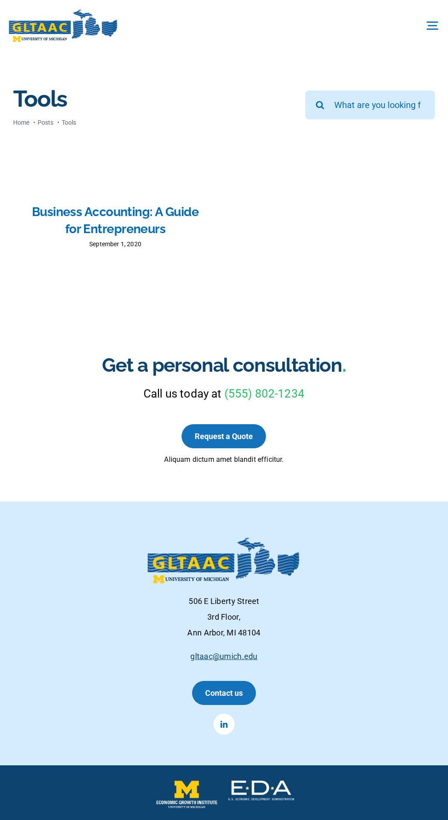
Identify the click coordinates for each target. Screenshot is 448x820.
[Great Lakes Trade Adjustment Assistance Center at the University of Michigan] (63, 13)
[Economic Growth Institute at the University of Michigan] (187, 785)
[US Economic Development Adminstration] (261, 785)
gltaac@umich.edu (223, 656)
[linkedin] (224, 724)
